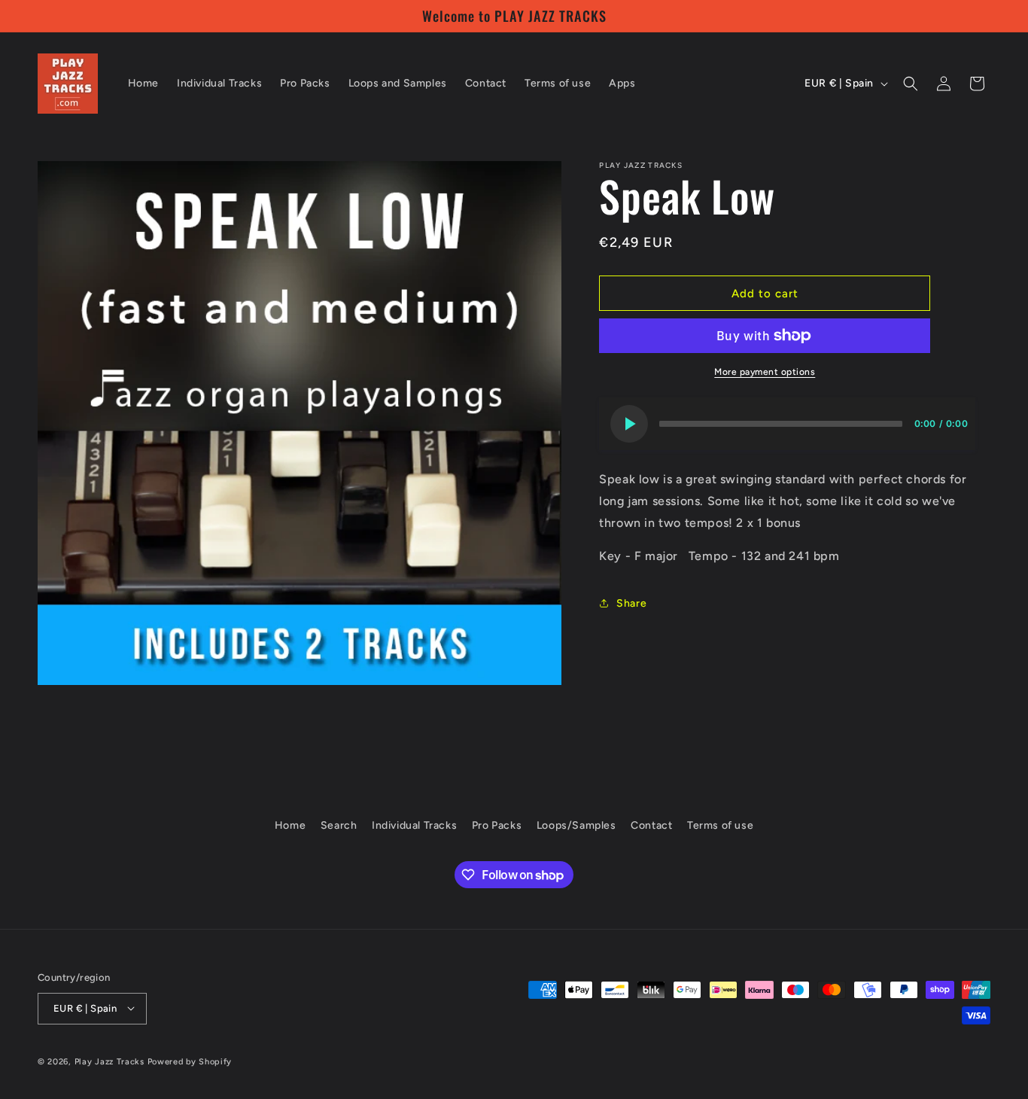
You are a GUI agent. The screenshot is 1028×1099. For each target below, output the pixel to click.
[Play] (629, 424)
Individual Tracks (414, 825)
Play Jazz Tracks (109, 1061)
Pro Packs (497, 825)
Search (339, 825)
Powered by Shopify (190, 1061)
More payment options (764, 372)
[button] (910, 83)
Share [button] (631, 603)
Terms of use (720, 825)
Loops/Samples (576, 825)
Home (290, 825)
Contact (651, 825)
